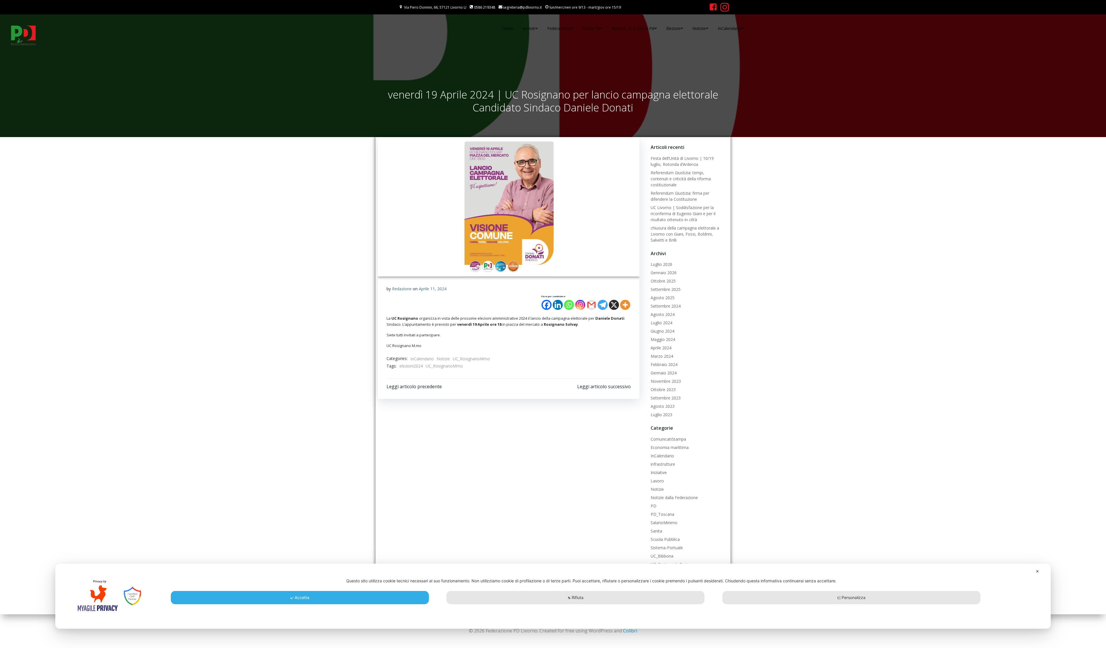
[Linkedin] (558, 305)
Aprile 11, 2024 (432, 288)
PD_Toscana (662, 514)
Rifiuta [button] (578, 597)
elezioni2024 (411, 366)
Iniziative (659, 472)
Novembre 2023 (666, 381)
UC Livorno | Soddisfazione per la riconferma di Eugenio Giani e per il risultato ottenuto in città (683, 213)
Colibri (630, 631)
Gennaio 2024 (664, 373)
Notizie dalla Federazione (674, 497)
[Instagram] (580, 305)
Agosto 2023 (663, 406)
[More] (625, 305)
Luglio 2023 (661, 414)
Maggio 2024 (663, 339)
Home (507, 28)
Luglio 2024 (661, 322)
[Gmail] (591, 305)
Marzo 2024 (662, 356)
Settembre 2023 (666, 398)
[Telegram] (603, 305)
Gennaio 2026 (664, 272)
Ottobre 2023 (663, 389)
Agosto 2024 (663, 314)
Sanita (656, 531)
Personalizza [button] (854, 597)
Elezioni (673, 28)
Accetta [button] (302, 597)
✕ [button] (1037, 571)
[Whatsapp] (569, 305)
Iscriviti (528, 28)
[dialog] (553, 596)
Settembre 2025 (666, 289)
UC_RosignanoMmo (471, 358)
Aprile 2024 (661, 347)
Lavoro (657, 481)
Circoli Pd (591, 28)
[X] (614, 305)
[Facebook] (546, 305)
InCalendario (729, 28)
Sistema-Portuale (667, 547)
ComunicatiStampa (668, 439)
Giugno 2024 (662, 331)
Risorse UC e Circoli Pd (633, 28)
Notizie (699, 28)
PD (653, 506)
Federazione (558, 28)
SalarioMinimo (664, 522)
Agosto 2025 (663, 297)
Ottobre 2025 (663, 281)
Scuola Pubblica (665, 539)
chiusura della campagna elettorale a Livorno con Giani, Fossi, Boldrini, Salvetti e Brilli (685, 234)
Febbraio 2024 (664, 364)
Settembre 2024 (666, 306)
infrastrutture (663, 464)
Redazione (402, 288)
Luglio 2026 (661, 264)
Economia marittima (670, 447)
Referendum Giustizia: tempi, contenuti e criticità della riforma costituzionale (681, 178)
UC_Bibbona (662, 556)
